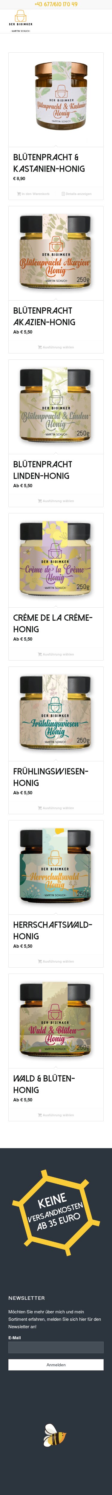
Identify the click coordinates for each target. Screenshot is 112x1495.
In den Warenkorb (35, 193)
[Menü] (100, 21)
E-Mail (14, 1337)
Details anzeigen (78, 193)
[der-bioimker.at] (46, 21)
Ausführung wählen (58, 347)
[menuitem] (100, 21)
